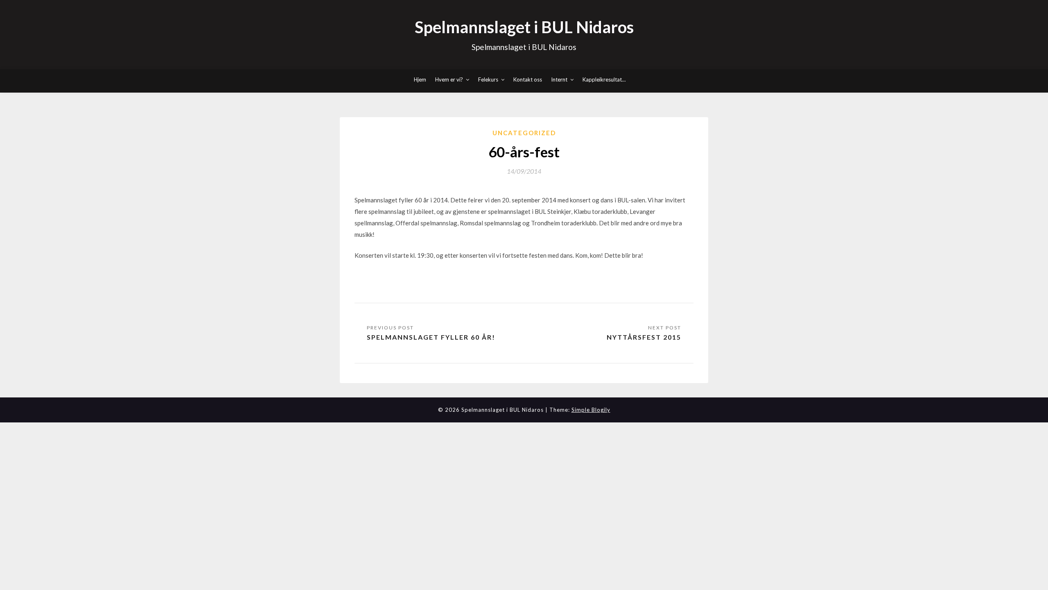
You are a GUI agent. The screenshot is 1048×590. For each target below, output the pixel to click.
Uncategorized (524, 132)
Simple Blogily (590, 409)
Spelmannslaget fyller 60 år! (431, 337)
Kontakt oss (527, 79)
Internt (559, 79)
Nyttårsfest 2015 (644, 337)
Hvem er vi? (449, 79)
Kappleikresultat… (604, 79)
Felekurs (488, 79)
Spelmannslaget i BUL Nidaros (524, 27)
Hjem (420, 79)
